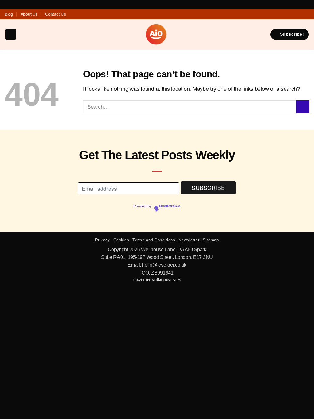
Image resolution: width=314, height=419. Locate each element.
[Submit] (302, 106)
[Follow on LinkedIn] (170, 14)
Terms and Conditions (153, 240)
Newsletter (188, 240)
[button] (10, 34)
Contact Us (55, 14)
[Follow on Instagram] (150, 14)
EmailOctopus (169, 206)
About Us (29, 14)
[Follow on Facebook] (144, 14)
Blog (9, 14)
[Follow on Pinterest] (164, 14)
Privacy (102, 240)
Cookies (121, 240)
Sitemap (211, 240)
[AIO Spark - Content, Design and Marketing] (156, 34)
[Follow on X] (157, 14)
